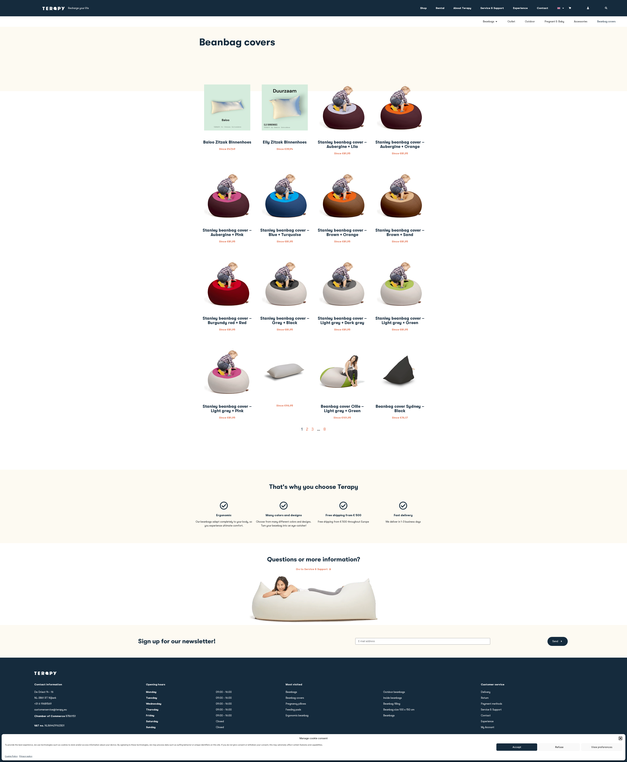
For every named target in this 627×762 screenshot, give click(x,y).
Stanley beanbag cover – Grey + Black (284, 320)
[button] (620, 738)
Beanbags (291, 692)
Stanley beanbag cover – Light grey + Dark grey (342, 320)
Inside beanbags (392, 697)
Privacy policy (25, 756)
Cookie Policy (11, 756)
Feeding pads (293, 709)
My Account (487, 727)
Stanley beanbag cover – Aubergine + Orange (399, 144)
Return (485, 697)
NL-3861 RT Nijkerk (45, 697)
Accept (517, 747)
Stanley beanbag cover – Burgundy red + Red (227, 320)
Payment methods (491, 703)
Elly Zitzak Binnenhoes (285, 142)
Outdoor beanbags (394, 692)
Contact (542, 8)
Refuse (559, 747)
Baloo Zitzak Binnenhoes (227, 142)
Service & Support (492, 8)
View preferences (601, 747)
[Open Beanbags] (496, 21)
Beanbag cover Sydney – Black (400, 408)
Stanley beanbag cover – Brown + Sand (399, 232)
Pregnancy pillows (296, 703)
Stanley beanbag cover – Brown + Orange (342, 232)
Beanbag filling (391, 703)
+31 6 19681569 (43, 703)
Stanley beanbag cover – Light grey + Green (399, 320)
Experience (520, 8)
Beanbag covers (295, 697)
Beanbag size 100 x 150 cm (398, 709)
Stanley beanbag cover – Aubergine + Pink (227, 232)
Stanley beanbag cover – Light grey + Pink (227, 408)
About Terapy (462, 8)
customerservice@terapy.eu (50, 709)
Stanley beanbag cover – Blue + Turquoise (284, 232)
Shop (423, 8)
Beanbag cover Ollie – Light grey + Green (342, 408)
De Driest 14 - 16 (43, 692)
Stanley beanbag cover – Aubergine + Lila (342, 144)
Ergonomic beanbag (297, 715)
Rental (440, 8)
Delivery (485, 692)
